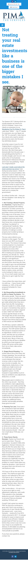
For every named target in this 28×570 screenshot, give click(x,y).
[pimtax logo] (14, 11)
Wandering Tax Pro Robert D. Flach (14, 129)
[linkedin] (15, 1)
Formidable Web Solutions (14, 552)
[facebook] (12, 1)
